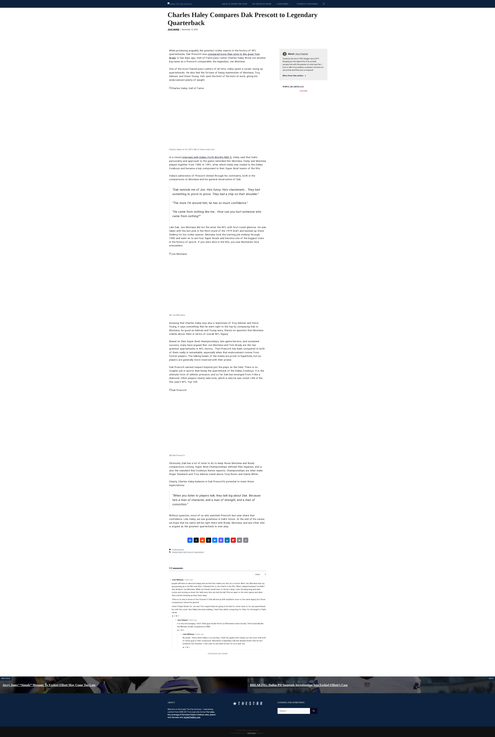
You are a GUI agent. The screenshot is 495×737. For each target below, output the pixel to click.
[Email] (239, 540)
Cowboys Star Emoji (307, 4)
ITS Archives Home (261, 4)
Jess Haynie (173, 30)
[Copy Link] (245, 540)
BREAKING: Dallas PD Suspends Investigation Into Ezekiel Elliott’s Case (299, 685)
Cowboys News (178, 549)
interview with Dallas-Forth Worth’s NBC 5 (207, 157)
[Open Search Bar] (323, 4)
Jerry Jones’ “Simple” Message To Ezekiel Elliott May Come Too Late (49, 685)
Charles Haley (177, 552)
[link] (190, 540)
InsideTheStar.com (192, 717)
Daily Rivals (252, 733)
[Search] (313, 711)
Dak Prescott (188, 552)
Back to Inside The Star (234, 4)
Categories (282, 4)
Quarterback (199, 552)
